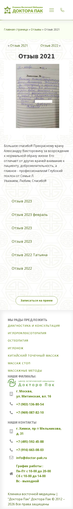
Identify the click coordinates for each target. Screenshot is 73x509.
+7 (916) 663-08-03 (30, 450)
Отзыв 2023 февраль (30, 214)
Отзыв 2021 (19, 45)
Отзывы (36, 29)
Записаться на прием (37, 300)
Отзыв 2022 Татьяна (29, 254)
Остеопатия (18, 340)
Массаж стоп (19, 363)
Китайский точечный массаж (33, 355)
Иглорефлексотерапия (27, 333)
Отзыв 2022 (49, 45)
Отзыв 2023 (22, 201)
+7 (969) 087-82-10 (30, 412)
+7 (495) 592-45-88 (30, 441)
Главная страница (16, 29)
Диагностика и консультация (34, 325)
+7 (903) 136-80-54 (30, 404)
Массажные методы (25, 370)
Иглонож (16, 348)
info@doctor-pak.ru (31, 458)
